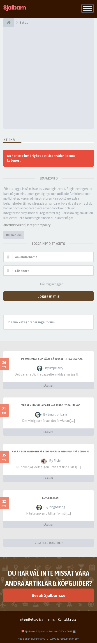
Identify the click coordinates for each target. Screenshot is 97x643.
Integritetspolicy (39, 225)
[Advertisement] (48, 78)
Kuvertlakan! (50, 497)
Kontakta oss (67, 619)
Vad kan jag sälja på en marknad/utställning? (50, 405)
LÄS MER (48, 385)
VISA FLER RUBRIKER (48, 543)
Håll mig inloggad (51, 284)
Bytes (9, 139)
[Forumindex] (8, 22)
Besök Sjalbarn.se (48, 595)
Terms (50, 619)
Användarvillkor (14, 225)
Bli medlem (14, 235)
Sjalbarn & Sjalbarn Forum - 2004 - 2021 (48, 631)
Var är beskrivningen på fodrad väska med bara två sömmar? (51, 451)
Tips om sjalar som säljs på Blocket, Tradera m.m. (51, 358)
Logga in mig (48, 296)
